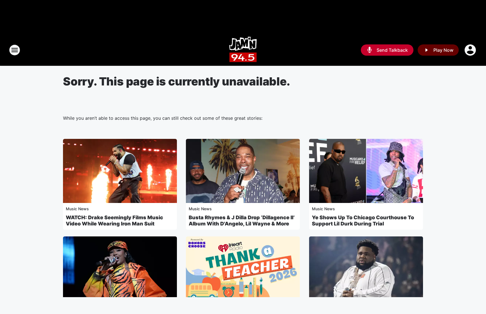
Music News (77, 208)
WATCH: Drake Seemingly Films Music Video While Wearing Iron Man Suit (114, 220)
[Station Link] (243, 50)
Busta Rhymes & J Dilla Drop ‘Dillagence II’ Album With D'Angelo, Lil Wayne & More (242, 220)
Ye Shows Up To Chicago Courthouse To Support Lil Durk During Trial (363, 220)
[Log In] (471, 50)
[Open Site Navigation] (14, 50)
